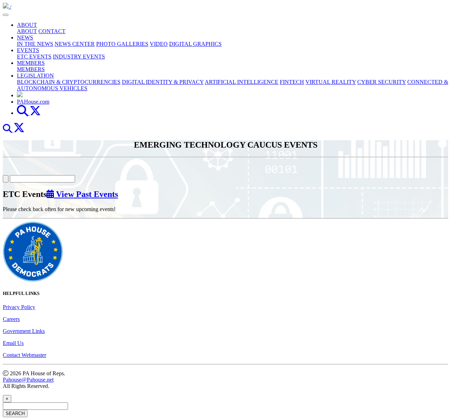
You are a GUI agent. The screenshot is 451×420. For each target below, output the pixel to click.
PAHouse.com (33, 102)
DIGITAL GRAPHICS (195, 44)
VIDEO (159, 44)
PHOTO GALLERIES (122, 44)
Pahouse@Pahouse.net (28, 380)
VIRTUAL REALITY (330, 82)
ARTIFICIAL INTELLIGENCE (241, 82)
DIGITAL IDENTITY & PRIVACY (163, 82)
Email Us (13, 343)
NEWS (25, 38)
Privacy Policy (19, 307)
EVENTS (28, 50)
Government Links (24, 331)
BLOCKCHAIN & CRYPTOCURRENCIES (69, 82)
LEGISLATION (35, 76)
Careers (11, 319)
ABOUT (27, 25)
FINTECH (292, 82)
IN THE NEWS (35, 44)
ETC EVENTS (34, 57)
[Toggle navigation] (5, 15)
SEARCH (15, 413)
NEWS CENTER (75, 44)
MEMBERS (31, 63)
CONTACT (52, 31)
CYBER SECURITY (381, 82)
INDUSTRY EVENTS (79, 57)
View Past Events (86, 194)
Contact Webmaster (24, 355)
